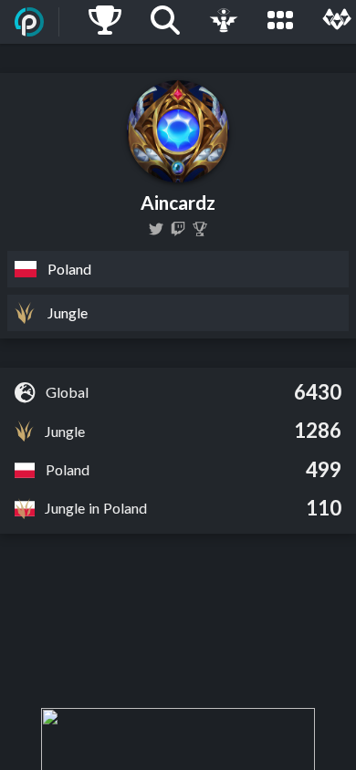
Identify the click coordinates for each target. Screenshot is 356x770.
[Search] (165, 22)
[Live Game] (223, 22)
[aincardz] (156, 229)
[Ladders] (105, 22)
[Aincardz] (178, 229)
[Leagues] (280, 22)
